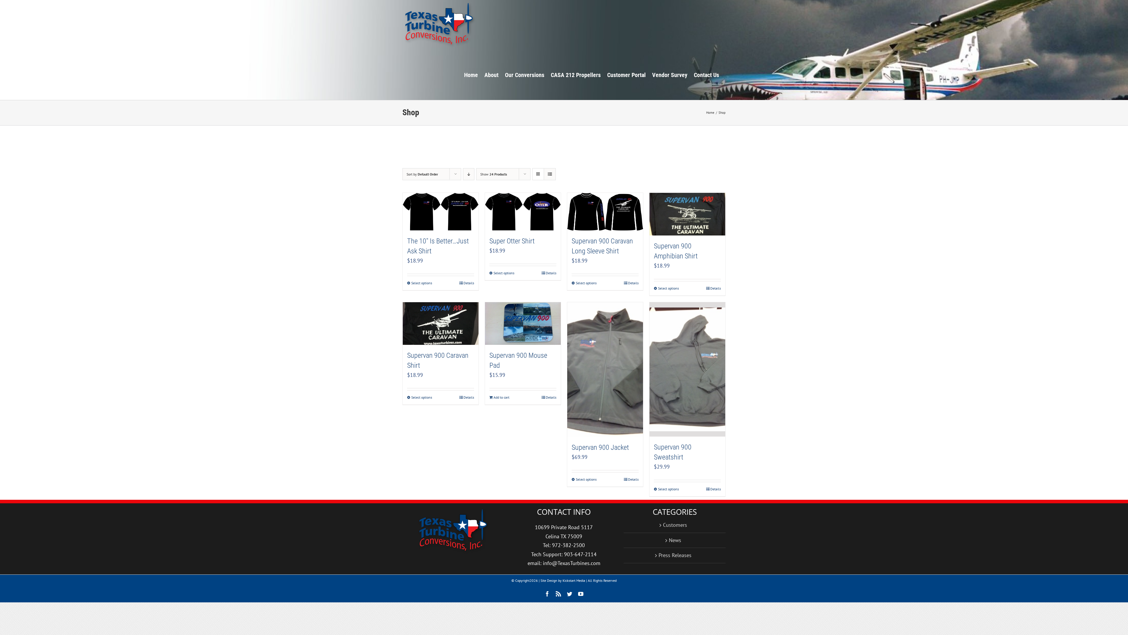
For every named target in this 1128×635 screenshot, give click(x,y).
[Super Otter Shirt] (523, 211)
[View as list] (549, 174)
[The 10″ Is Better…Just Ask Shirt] (441, 211)
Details (469, 283)
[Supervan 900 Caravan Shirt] (441, 323)
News (675, 540)
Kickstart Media (574, 580)
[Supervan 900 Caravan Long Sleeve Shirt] (605, 211)
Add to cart (501, 397)
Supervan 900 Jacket (600, 447)
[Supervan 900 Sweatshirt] (687, 369)
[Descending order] (468, 174)
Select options (421, 283)
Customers (675, 525)
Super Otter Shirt (512, 241)
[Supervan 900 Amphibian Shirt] (687, 214)
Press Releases (675, 555)
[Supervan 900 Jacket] (605, 369)
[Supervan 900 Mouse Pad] (523, 323)
